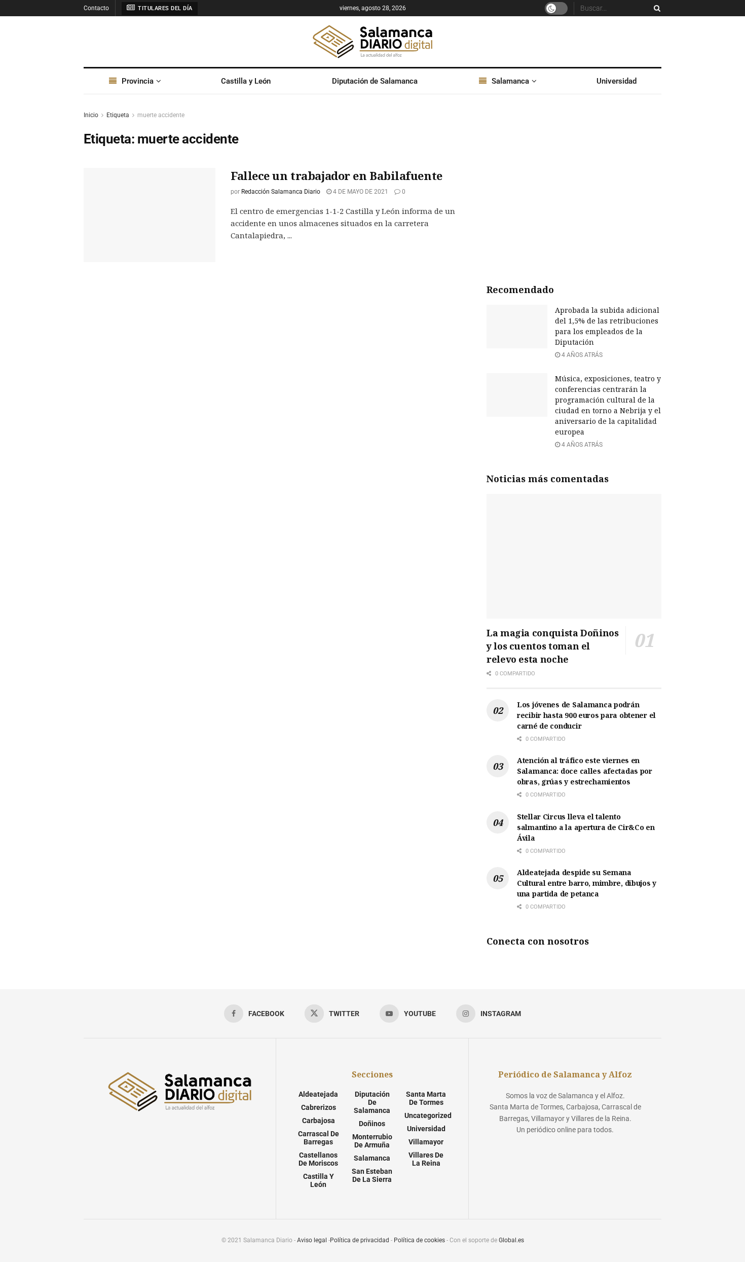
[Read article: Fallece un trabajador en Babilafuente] (149, 215)
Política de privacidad (359, 1240)
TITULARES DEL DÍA (164, 8)
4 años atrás (581, 354)
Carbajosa (318, 1120)
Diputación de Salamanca (375, 81)
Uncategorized (428, 1115)
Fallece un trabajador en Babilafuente (336, 175)
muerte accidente (160, 115)
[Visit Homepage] (372, 41)
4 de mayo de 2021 (359, 191)
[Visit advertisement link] (574, 186)
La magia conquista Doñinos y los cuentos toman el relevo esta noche (553, 646)
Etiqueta (117, 115)
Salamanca (510, 81)
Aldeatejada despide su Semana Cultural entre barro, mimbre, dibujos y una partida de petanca (586, 883)
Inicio (91, 115)
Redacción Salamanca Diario (280, 191)
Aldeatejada (318, 1094)
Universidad (617, 81)
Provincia (138, 81)
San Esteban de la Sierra (372, 1175)
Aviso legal (312, 1240)
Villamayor (425, 1142)
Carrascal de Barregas (318, 1138)
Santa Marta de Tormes (426, 1098)
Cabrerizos (318, 1107)
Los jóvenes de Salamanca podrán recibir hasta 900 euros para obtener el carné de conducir (586, 715)
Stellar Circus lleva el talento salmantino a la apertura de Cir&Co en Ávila (586, 827)
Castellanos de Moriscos (318, 1159)
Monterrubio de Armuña (372, 1141)
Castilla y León (246, 81)
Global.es (511, 1240)
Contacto (96, 8)
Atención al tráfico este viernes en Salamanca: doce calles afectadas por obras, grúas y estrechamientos (584, 770)
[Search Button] (655, 8)
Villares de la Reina (425, 1159)
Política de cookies (419, 1240)
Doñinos (372, 1124)
